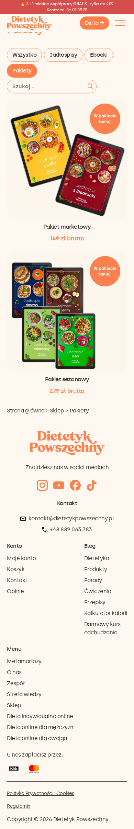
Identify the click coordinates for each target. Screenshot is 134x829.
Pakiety (22, 70)
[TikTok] (91, 485)
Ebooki (98, 55)
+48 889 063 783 (71, 529)
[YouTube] (58, 485)
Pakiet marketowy (67, 226)
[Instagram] (42, 485)
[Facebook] (75, 485)
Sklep (57, 410)
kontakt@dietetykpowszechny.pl (71, 518)
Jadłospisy (63, 55)
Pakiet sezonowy (67, 379)
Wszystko (24, 55)
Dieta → (94, 23)
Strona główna (26, 410)
